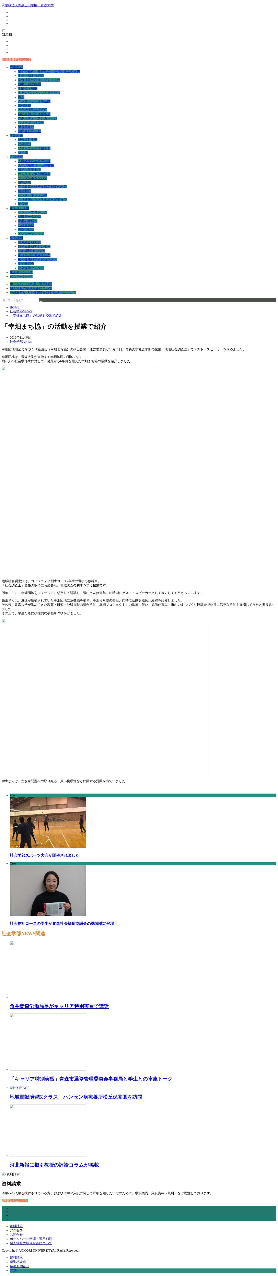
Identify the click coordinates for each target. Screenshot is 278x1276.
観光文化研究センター (34, 246)
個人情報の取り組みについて (31, 288)
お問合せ (16, 1234)
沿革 (21, 97)
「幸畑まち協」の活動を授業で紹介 (36, 315)
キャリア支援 (19, 208)
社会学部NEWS (21, 311)
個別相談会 (18, 1262)
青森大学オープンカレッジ (37, 118)
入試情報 (16, 157)
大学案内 (16, 67)
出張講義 (24, 105)
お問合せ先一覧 (29, 131)
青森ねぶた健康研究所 (34, 255)
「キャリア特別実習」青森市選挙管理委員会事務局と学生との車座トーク (91, 1078)
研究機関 (16, 238)
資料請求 (24, 182)
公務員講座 (26, 225)
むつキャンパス (21, 276)
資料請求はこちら (15, 1200)
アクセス (16, 1230)
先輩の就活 (26, 229)
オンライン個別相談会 (34, 174)
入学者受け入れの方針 (34, 161)
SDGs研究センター (31, 251)
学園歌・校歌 (27, 88)
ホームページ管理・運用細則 (31, 284)
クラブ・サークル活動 (34, 101)
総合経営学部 (27, 139)
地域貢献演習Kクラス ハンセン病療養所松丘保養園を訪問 (76, 1097)
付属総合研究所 (29, 242)
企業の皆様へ (27, 221)
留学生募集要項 (29, 169)
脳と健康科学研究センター (37, 259)
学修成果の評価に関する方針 (39, 80)
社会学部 (24, 144)
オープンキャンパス (32, 178)
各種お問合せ (19, 1266)
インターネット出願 (32, 195)
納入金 (23, 204)
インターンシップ (31, 233)
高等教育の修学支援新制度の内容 (42, 186)
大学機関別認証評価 (32, 110)
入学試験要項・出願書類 (36, 165)
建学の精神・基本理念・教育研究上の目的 (49, 71)
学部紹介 (16, 135)
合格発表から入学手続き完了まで (42, 199)
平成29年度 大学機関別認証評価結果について (43, 292)
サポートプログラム (32, 212)
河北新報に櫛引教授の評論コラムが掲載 (54, 1165)
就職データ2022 (29, 216)
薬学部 (23, 152)
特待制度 (24, 191)
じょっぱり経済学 (31, 122)
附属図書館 (26, 127)
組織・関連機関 (29, 84)
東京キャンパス (21, 272)
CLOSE (7, 34)
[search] (41, 301)
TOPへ (14, 1270)
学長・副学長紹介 (31, 75)
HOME (15, 307)
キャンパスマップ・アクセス (39, 92)
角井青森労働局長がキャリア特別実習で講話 (59, 1006)
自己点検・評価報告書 (34, 114)
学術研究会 (26, 263)
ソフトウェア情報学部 (34, 148)
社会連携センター (31, 268)
